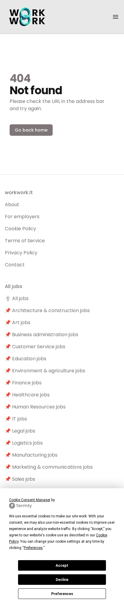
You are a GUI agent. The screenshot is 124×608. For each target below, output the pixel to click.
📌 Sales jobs (20, 479)
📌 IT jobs (16, 418)
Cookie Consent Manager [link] (29, 500)
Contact (15, 264)
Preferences (62, 594)
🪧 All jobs (17, 298)
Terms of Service (25, 240)
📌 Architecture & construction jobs (47, 310)
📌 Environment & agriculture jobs (45, 370)
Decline (62, 580)
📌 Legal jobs (20, 430)
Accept (62, 565)
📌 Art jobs (17, 322)
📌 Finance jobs (23, 382)
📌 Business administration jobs (41, 334)
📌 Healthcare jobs (27, 394)
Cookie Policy (20, 228)
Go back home (31, 130)
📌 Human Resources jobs (35, 406)
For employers (22, 216)
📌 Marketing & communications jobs (49, 467)
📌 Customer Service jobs (35, 346)
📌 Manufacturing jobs (31, 454)
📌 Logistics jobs (24, 442)
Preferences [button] (33, 548)
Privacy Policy (21, 252)
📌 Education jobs (25, 358)
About (12, 204)
